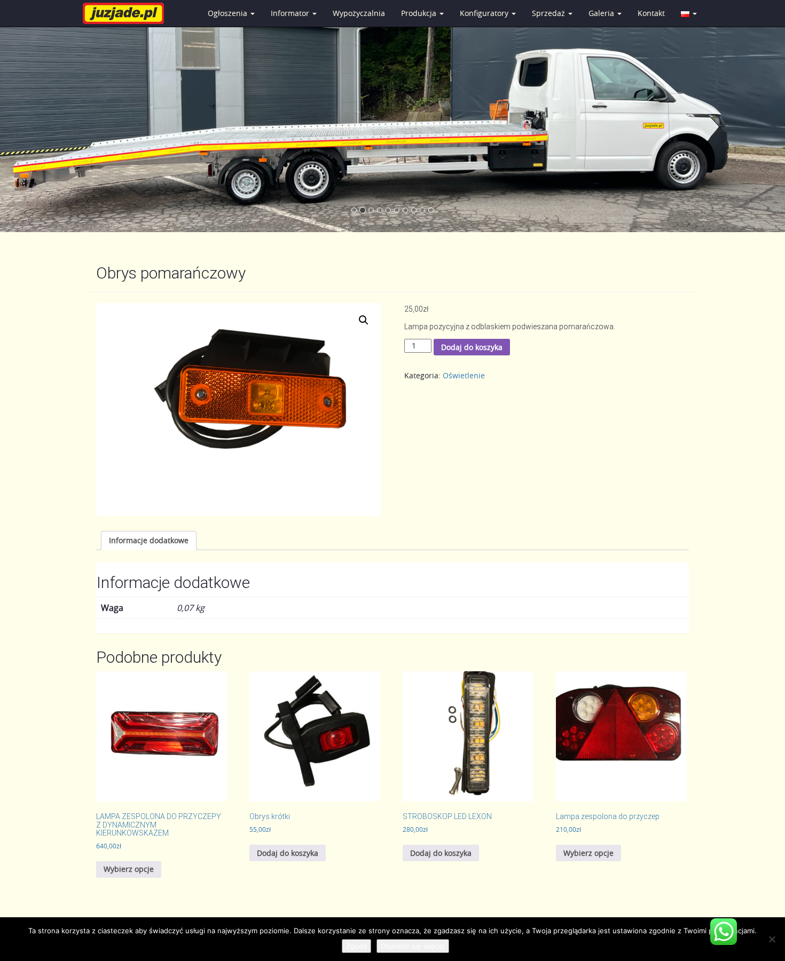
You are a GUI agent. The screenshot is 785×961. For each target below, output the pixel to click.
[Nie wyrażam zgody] (771, 939)
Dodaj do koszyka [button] (287, 853)
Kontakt (651, 13)
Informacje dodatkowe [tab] (149, 540)
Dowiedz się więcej (413, 946)
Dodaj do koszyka (472, 347)
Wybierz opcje (129, 869)
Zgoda (356, 946)
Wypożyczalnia (359, 13)
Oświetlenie (464, 375)
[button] (363, 320)
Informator (291, 13)
